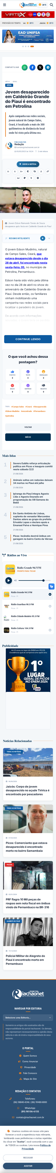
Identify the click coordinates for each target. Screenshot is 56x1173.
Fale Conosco (30, 1073)
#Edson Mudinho (12, 411)
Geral (15, 81)
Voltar (28, 427)
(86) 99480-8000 (39, 1102)
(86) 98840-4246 (21, 1102)
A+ (21, 171)
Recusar (28, 1158)
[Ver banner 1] (23, 46)
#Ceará (28, 407)
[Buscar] (52, 5)
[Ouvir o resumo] (42, 238)
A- (8, 171)
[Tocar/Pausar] (8, 580)
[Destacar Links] (47, 171)
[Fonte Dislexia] (41, 171)
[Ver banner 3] (28, 46)
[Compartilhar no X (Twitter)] (40, 67)
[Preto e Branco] (34, 171)
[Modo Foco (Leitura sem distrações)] (18, 178)
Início (7, 81)
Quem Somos (30, 1055)
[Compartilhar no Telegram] (48, 67)
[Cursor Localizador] (31, 178)
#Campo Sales (17, 407)
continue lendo (28, 339)
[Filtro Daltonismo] (24, 178)
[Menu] (4, 5)
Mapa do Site (30, 1079)
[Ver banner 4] (32, 46)
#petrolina (9, 416)
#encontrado (26, 411)
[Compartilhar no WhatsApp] (25, 67)
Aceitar (28, 1166)
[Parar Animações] (38, 178)
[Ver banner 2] (25, 46)
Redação (19, 144)
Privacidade (30, 1067)
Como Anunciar (30, 1061)
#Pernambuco (39, 411)
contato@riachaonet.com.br (28, 147)
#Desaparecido (39, 407)
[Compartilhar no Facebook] (32, 67)
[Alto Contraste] (28, 171)
